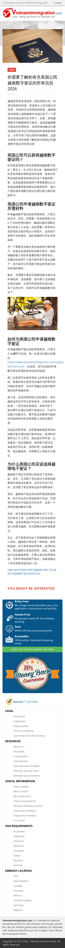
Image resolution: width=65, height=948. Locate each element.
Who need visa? (22, 796)
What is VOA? (21, 791)
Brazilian (18, 860)
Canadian (19, 850)
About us (19, 746)
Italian (17, 855)
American (19, 841)
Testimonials (21, 761)
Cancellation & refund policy (29, 735)
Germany (19, 905)
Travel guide (20, 756)
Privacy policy (21, 726)
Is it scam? (19, 820)
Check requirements (25, 801)
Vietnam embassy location (28, 805)
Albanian (19, 845)
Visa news (19, 751)
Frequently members (25, 815)
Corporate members (25, 810)
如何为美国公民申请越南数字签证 (31, 569)
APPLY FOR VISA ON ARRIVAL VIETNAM (32, 649)
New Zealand (21, 881)
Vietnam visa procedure (27, 775)
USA (16, 876)
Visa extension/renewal (26, 766)
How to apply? (21, 786)
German (18, 865)
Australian (19, 831)
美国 (12, 70)
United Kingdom (23, 900)
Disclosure (19, 716)
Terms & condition (24, 730)
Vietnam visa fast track (26, 770)
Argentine (19, 836)
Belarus (18, 895)
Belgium (18, 910)
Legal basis (20, 721)
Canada (18, 885)
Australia (19, 890)
